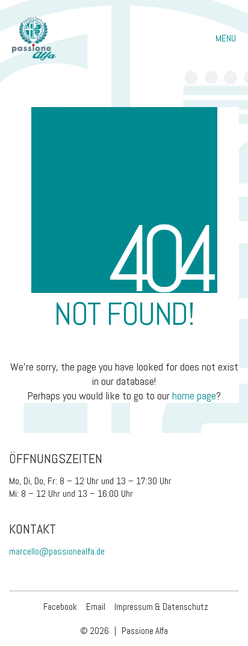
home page (194, 395)
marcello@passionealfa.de (57, 551)
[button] (227, 38)
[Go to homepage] (33, 38)
